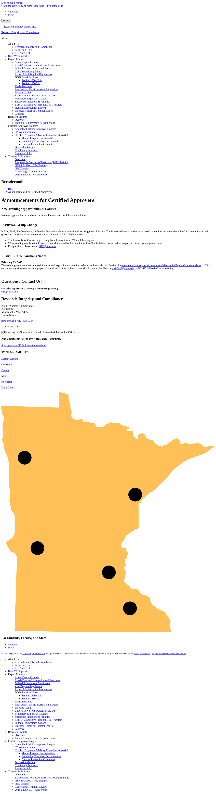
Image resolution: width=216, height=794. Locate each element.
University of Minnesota (33, 653)
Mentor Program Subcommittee (38, 753)
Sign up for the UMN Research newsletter (23, 345)
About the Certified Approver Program (35, 744)
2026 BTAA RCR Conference (31, 789)
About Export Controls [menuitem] (27, 62)
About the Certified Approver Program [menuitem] (35, 128)
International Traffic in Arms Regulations (36, 704)
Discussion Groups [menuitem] (25, 147)
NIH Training (22, 783)
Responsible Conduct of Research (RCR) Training (42, 777)
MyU (11, 14)
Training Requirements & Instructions (35, 738)
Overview (20, 735)
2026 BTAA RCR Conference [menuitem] (31, 174)
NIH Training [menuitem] (22, 168)
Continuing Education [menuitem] (26, 150)
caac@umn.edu (9, 291)
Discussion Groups (25, 762)
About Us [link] (13, 43)
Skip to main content (12, 2)
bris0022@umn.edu (123, 268)
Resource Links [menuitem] (23, 153)
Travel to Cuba (23, 707)
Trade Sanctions (23, 701)
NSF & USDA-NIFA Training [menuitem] (31, 165)
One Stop (13, 11)
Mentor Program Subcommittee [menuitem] (38, 138)
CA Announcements (25, 747)
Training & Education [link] (19, 156)
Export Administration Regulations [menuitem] (33, 74)
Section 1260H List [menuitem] (32, 80)
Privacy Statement (142, 653)
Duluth (5, 370)
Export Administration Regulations (33, 689)
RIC (10, 188)
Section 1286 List (31, 698)
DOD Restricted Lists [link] (26, 77)
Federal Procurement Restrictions (32, 683)
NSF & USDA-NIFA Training (31, 780)
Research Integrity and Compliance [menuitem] (33, 46)
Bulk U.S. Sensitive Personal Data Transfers (38, 719)
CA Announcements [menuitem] (25, 132)
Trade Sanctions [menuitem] (23, 86)
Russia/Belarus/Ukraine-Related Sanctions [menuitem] (37, 65)
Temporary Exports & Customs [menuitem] (31, 98)
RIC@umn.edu (47, 246)
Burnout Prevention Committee (38, 759)
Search (6, 20)
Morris (4, 376)
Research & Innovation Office (19, 26)
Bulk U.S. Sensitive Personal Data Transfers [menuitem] (38, 104)
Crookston (6, 364)
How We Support (17, 671)
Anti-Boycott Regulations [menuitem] (28, 71)
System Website (9, 358)
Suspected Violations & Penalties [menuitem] (32, 101)
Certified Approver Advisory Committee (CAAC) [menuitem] (41, 135)
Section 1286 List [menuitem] (31, 83)
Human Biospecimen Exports (30, 722)
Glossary (19, 728)
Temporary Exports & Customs (31, 713)
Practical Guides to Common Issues (34, 725)
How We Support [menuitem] (17, 56)
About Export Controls (27, 677)
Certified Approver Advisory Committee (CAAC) (41, 750)
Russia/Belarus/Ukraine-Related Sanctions (37, 680)
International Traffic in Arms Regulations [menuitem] (36, 89)
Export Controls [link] (16, 59)
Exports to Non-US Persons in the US (35, 710)
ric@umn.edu (8, 320)
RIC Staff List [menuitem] (22, 53)
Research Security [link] (17, 116)
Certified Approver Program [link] (23, 125)
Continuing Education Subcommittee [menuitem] (41, 141)
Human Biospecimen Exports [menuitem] (30, 107)
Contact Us (14, 326)
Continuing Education (26, 765)
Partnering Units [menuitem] (23, 49)
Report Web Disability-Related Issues (169, 653)
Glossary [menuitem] (19, 113)
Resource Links (23, 768)
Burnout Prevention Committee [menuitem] (38, 144)
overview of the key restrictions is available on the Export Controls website (161, 265)
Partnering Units (23, 665)
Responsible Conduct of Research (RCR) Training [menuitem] (42, 162)
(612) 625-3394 (25, 320)
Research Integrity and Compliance (20, 32)
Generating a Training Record (31, 786)
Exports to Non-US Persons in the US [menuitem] (35, 95)
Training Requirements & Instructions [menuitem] (35, 122)
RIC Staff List (22, 668)
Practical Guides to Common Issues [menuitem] (34, 110)
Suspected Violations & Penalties (32, 716)
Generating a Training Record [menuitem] (31, 171)
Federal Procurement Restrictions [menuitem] (32, 68)
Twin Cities (7, 387)
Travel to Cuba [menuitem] (23, 92)
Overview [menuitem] (20, 119)
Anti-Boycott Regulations (28, 686)
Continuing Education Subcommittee (41, 756)
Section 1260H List (32, 695)
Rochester (6, 381)
